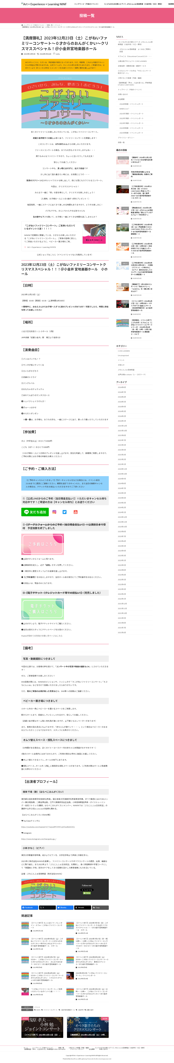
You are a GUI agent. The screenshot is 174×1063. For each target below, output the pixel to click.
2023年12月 (122, 517)
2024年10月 (122, 474)
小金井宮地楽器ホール (30, 331)
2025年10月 (122, 431)
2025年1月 (122, 464)
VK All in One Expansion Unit (102, 1059)
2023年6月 (122, 541)
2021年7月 (122, 628)
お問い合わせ (123, 94)
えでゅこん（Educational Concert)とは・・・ (135, 56)
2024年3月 (122, 503)
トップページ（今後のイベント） (130, 90)
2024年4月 (122, 498)
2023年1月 (122, 560)
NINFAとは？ (124, 109)
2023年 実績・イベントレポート (132, 123)
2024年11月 (122, 469)
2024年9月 (122, 479)
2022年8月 (122, 570)
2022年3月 (122, 589)
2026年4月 (122, 407)
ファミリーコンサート (50, 1010)
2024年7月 (122, 488)
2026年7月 (122, 392)
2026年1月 (122, 421)
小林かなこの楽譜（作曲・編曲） (130, 78)
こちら (53, 255)
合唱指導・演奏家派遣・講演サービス (132, 66)
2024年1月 (122, 512)
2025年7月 (122, 440)
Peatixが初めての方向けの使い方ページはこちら (41, 636)
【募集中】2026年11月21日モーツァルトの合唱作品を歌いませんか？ (141, 159)
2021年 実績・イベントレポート (132, 114)
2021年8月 (122, 623)
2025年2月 (122, 459)
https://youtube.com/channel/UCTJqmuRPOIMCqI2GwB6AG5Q (48, 827)
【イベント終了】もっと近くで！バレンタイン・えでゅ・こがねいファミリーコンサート (46, 925)
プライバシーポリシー (126, 138)
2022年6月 (122, 575)
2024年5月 (122, 493)
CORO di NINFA (124, 351)
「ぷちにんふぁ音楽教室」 (94, 805)
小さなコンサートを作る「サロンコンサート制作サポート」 (134, 72)
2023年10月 (122, 527)
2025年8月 (122, 435)
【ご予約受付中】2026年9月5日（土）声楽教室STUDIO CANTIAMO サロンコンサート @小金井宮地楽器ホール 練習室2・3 (141, 229)
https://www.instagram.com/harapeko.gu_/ (38, 839)
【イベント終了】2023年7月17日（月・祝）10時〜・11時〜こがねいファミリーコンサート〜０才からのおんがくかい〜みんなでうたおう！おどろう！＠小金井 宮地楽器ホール (92, 943)
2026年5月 (122, 402)
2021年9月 (122, 618)
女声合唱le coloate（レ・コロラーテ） (132, 375)
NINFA (38, 1010)
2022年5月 (122, 580)
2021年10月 (122, 613)
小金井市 (80, 1010)
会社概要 (121, 99)
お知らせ (121, 365)
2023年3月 (122, 556)
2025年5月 (122, 445)
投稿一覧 (121, 142)
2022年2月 (122, 594)
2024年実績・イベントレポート (131, 128)
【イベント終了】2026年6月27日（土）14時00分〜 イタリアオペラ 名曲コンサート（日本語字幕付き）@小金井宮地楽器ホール (141, 305)
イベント (37, 1007)
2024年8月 (122, 483)
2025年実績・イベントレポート (131, 133)
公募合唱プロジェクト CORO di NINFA (132, 61)
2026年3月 (122, 411)
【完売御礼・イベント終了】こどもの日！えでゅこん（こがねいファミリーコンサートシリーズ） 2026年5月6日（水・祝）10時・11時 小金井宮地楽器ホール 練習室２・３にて (141, 327)
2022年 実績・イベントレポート (132, 118)
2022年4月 (122, 584)
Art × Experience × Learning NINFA (41, 247)
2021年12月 (122, 604)
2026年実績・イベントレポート (131, 104)
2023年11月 (122, 522)
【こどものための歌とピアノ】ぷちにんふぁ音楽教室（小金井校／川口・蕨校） (135, 43)
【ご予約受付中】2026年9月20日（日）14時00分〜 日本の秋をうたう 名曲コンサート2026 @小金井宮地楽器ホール (141, 248)
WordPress (74, 1059)
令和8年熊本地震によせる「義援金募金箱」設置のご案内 (141, 174)
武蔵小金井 (90, 1010)
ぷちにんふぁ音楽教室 (126, 370)
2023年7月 (122, 536)
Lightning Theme (86, 1059)
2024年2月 (122, 507)
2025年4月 (122, 450)
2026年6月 (122, 397)
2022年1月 (122, 599)
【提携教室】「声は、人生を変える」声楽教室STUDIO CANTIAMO (135, 84)
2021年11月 (122, 608)
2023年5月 (122, 546)
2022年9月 (122, 565)
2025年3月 (122, 455)
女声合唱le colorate (35, 808)
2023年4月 (122, 551)
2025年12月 (122, 426)
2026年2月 (122, 416)
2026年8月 (122, 387)
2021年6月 (122, 633)
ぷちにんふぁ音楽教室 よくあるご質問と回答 (135, 50)
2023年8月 (122, 531)
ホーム (26, 1048)
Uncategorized (123, 355)
